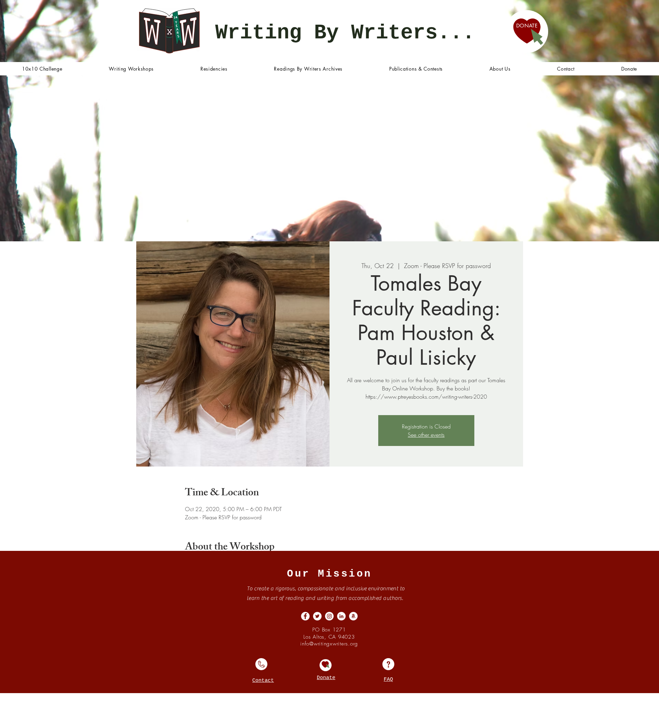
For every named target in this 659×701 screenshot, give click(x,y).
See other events (426, 434)
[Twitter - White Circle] (317, 616)
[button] (131, 68)
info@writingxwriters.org (329, 643)
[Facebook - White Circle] (305, 616)
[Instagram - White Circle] (329, 616)
